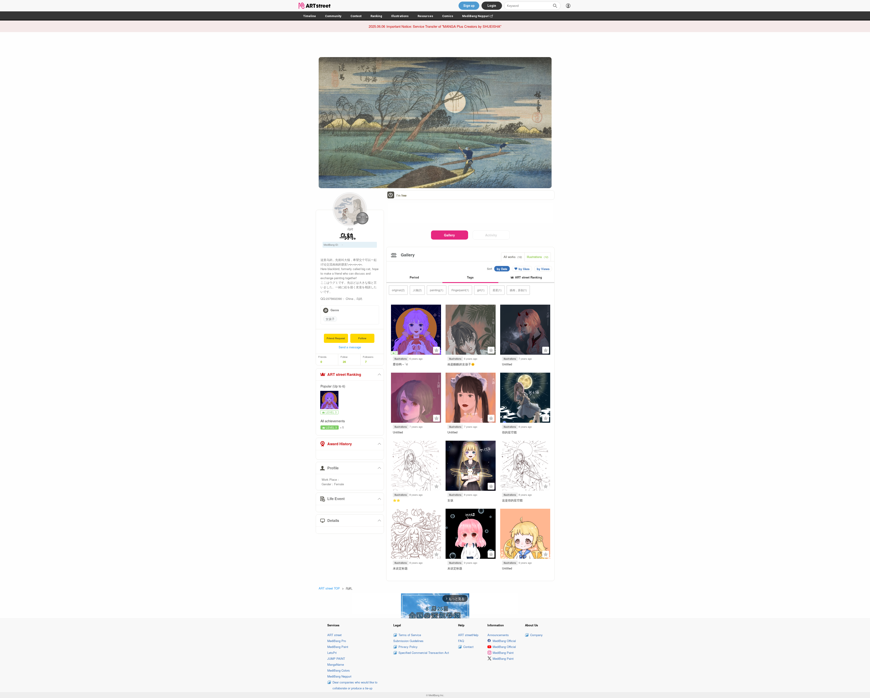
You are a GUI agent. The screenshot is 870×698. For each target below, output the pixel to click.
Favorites (436, 350)
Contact (468, 647)
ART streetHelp (468, 635)
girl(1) (480, 290)
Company (536, 635)
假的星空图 (509, 432)
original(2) (398, 290)
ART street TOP (329, 588)
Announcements (498, 635)
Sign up (468, 6)
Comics (447, 16)
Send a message (350, 347)
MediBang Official (504, 641)
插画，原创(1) (518, 290)
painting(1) (436, 290)
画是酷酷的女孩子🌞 (461, 364)
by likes (524, 269)
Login (491, 6)
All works (513, 257)
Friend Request (336, 338)
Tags (470, 277)
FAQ (461, 641)
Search (555, 5)
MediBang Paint (337, 647)
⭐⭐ (396, 500)
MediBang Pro (336, 641)
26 (344, 362)
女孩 (450, 500)
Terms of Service (409, 635)
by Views (543, 269)
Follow (362, 338)
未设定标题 (400, 568)
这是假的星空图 (512, 500)
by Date (502, 269)
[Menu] (568, 6)
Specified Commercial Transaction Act (423, 652)
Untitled (507, 364)
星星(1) (497, 290)
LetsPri (332, 652)
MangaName (335, 664)
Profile (333, 467)
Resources (425, 16)
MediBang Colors (338, 670)
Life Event (336, 498)
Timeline (309, 16)
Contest (356, 16)
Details (333, 520)
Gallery (449, 235)
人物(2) (417, 290)
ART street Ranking (344, 374)
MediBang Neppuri (479, 16)
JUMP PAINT (336, 658)
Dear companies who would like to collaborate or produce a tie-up (355, 685)
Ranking (376, 16)
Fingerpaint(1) (460, 290)
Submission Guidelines (408, 641)
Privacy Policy (408, 647)
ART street (334, 635)
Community (333, 16)
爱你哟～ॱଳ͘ (400, 364)
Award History (339, 443)
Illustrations (400, 16)
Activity (491, 235)
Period (414, 277)
